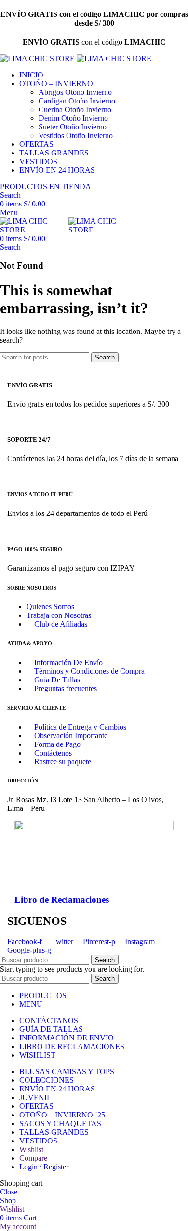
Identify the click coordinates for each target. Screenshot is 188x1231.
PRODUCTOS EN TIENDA (45, 186)
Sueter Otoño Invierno (73, 127)
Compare (33, 1158)
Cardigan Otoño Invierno (77, 101)
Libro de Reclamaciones (61, 900)
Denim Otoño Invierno (73, 118)
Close (8, 1192)
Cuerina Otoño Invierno (75, 109)
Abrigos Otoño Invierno (75, 92)
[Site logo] (38, 58)
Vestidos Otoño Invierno (76, 135)
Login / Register (43, 1167)
